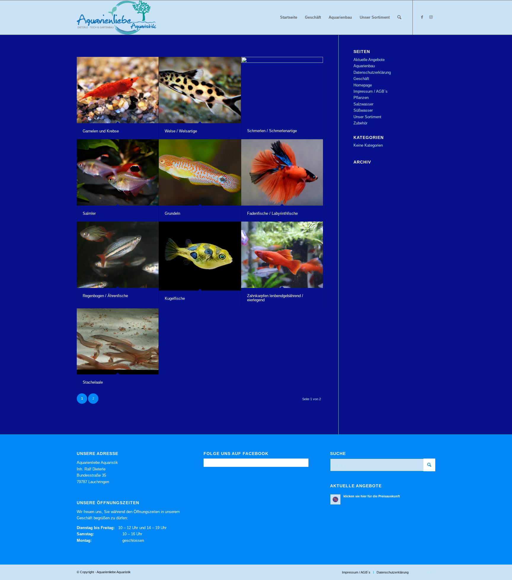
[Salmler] (118, 172)
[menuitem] (288, 17)
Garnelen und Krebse (101, 131)
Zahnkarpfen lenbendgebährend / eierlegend (275, 298)
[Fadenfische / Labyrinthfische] (282, 172)
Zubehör (360, 123)
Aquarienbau (364, 66)
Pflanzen (361, 97)
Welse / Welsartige (181, 131)
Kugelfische (175, 298)
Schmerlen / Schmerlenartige (272, 131)
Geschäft (361, 78)
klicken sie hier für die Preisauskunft (371, 496)
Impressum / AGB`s (370, 91)
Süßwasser (363, 110)
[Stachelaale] (118, 341)
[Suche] (399, 17)
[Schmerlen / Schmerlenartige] (282, 90)
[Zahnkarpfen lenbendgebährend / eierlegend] (282, 255)
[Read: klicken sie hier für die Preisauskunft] (335, 499)
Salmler (89, 213)
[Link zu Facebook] (421, 17)
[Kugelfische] (200, 256)
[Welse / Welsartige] (200, 90)
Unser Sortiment (367, 117)
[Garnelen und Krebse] (118, 90)
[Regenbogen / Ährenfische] (118, 255)
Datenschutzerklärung (372, 72)
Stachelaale (93, 382)
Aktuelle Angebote (369, 59)
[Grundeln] (200, 172)
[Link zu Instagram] (430, 17)
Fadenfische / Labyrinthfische (272, 213)
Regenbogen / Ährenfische (105, 296)
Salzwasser (363, 104)
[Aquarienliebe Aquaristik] (116, 17)
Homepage (362, 85)
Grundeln (172, 213)
